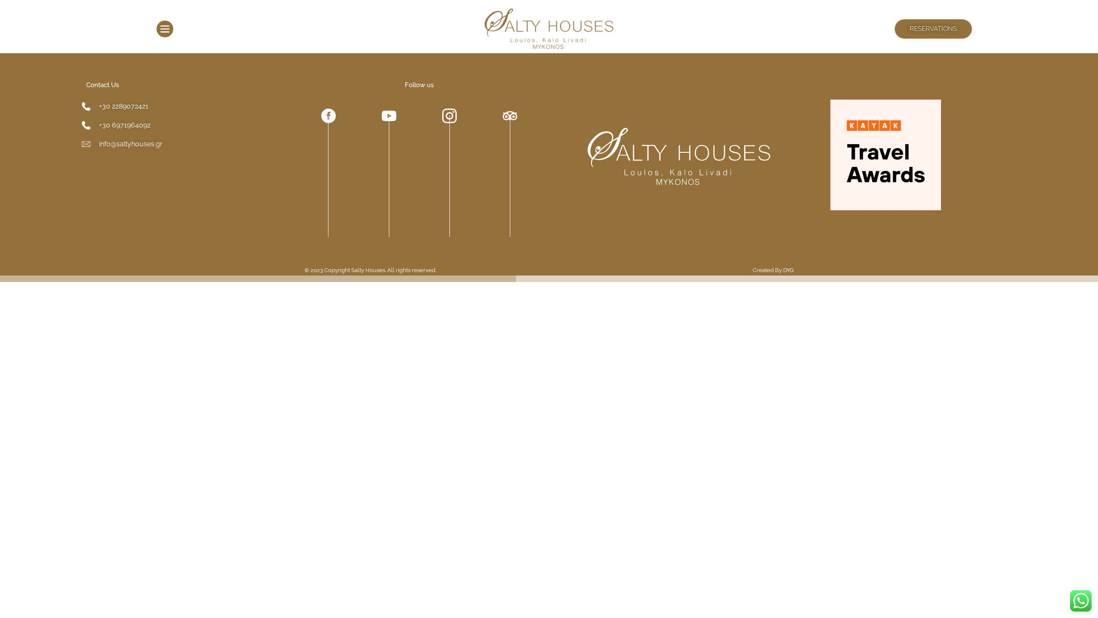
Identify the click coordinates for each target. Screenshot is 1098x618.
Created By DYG (773, 270)
